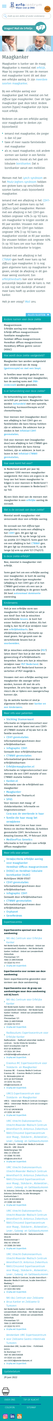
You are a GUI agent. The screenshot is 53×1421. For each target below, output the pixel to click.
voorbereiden (11, 643)
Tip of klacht (31, 1399)
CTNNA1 (6, 259)
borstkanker (23, 163)
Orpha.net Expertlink (16, 966)
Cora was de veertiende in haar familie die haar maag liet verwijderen (25, 817)
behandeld (19, 403)
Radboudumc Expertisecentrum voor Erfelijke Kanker (27, 1034)
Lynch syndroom (33, 178)
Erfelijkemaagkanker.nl (20, 766)
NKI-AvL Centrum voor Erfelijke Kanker (24, 940)
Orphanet (12, 911)
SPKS (9, 799)
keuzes (24, 619)
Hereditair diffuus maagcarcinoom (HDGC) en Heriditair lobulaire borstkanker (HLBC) (27, 870)
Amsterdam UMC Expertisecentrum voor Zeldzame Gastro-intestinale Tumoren (26, 1339)
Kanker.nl (12, 780)
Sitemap (31, 1407)
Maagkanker (13, 791)
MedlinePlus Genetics (19, 839)
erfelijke (31, 500)
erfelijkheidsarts (12, 279)
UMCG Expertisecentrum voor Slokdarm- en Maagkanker (23, 1095)
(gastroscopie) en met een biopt (22, 368)
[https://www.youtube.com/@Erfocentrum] (19, 1416)
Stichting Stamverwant (20, 719)
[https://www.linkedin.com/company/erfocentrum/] (12, 1416)
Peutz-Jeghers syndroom (21, 181)
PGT (44, 650)
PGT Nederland (29, 664)
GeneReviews (14, 915)
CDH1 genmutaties (17, 737)
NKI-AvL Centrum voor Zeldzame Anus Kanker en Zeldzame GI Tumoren (25, 1301)
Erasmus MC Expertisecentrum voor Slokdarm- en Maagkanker (26, 1065)
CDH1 (46, 200)
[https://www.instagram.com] (5, 1416)
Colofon (10, 1407)
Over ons (9, 1399)
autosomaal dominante (27, 593)
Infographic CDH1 (16, 748)
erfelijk (41, 67)
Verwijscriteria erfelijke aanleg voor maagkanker (24, 860)
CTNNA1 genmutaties (19, 755)
